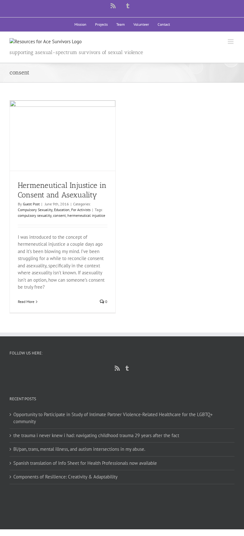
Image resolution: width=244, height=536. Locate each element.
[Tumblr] (127, 368)
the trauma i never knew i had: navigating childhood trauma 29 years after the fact (96, 435)
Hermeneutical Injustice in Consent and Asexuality (57, 125)
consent (59, 215)
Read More (26, 301)
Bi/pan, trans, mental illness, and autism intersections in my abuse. (79, 449)
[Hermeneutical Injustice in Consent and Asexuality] (62, 135)
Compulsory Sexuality (35, 209)
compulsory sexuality (34, 215)
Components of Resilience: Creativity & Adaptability (65, 477)
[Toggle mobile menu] (231, 41)
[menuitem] (80, 24)
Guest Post (31, 204)
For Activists (81, 209)
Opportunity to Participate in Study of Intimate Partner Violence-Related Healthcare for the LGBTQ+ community (113, 418)
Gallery (68, 125)
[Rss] (117, 368)
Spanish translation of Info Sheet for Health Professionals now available (85, 463)
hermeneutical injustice (86, 215)
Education (62, 209)
